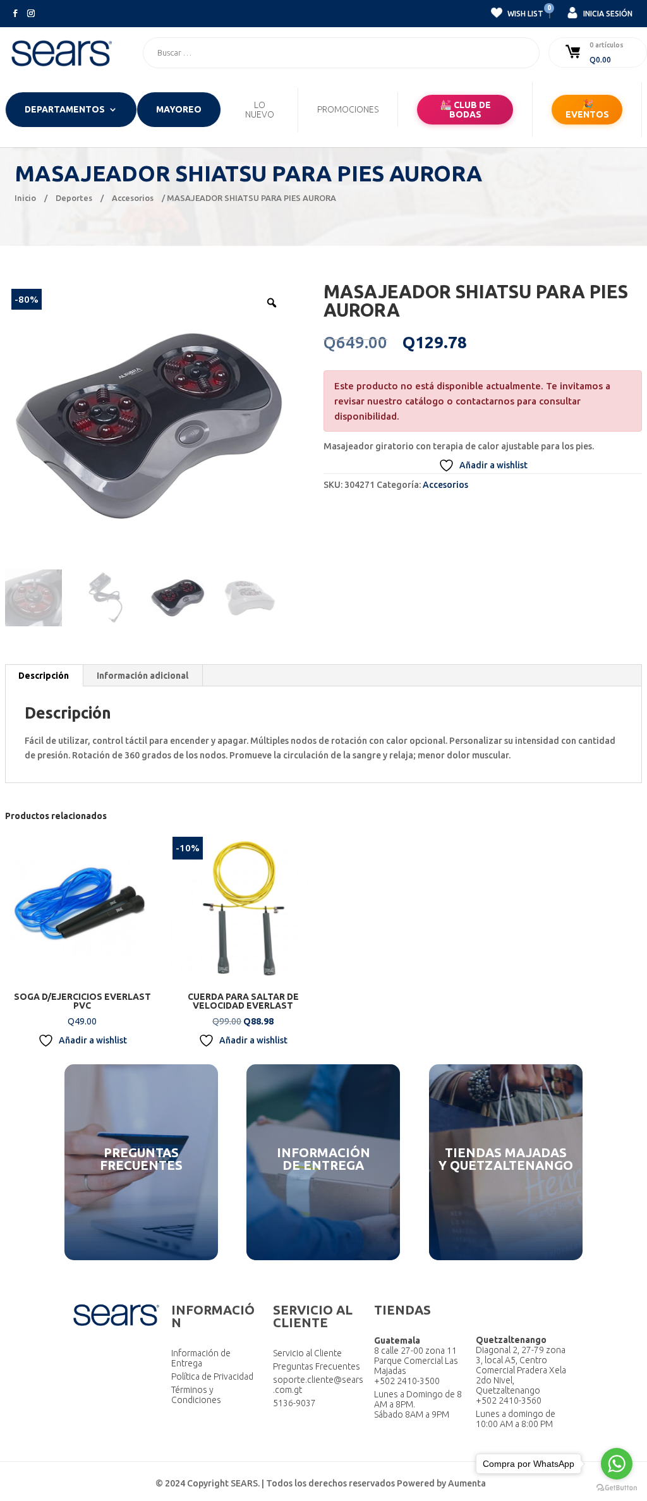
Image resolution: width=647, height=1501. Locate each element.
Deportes (74, 197)
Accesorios (133, 197)
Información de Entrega (201, 1358)
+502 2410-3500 (407, 1381)
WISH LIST (524, 12)
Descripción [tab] (43, 676)
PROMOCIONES (347, 109)
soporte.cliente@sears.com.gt (318, 1385)
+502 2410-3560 (508, 1400)
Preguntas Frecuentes (316, 1366)
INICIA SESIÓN (606, 13)
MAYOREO (179, 109)
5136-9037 (294, 1403)
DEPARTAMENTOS (65, 109)
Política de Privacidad (212, 1376)
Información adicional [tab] (142, 676)
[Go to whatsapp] (616, 1464)
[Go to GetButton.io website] (616, 1488)
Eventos (587, 109)
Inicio (25, 197)
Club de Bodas (465, 109)
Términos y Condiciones (196, 1395)
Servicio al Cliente (307, 1353)
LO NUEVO (259, 109)
